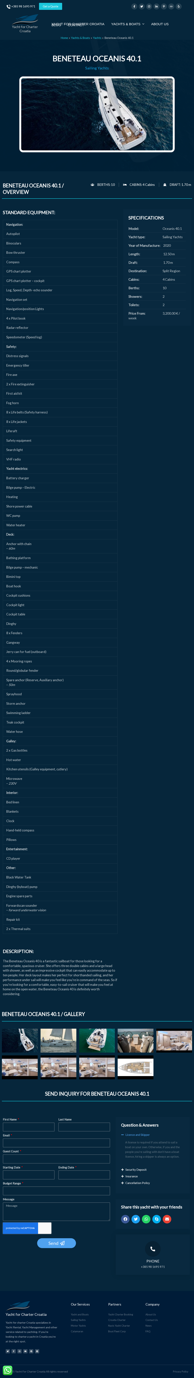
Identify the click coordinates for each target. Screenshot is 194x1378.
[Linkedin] (156, 6)
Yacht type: (136, 237)
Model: (133, 228)
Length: (134, 254)
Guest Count (11, 1151)
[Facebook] (134, 6)
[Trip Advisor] (171, 6)
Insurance (131, 1176)
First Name (10, 1119)
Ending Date (66, 1167)
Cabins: (133, 279)
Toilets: (133, 305)
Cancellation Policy (137, 1183)
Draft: (133, 262)
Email (6, 1135)
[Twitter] (142, 6)
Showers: (135, 296)
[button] (153, 1136)
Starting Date (12, 1167)
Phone (152, 1261)
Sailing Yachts (97, 68)
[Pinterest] (164, 6)
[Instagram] (149, 6)
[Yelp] (179, 6)
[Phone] (153, 1249)
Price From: (137, 313)
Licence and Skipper (137, 1134)
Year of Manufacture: (144, 245)
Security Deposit (136, 1169)
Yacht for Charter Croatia (25, 29)
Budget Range (12, 1183)
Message (8, 1199)
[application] (142, 24)
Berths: (134, 288)
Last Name (65, 1119)
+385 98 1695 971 (23, 6)
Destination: (137, 271)
